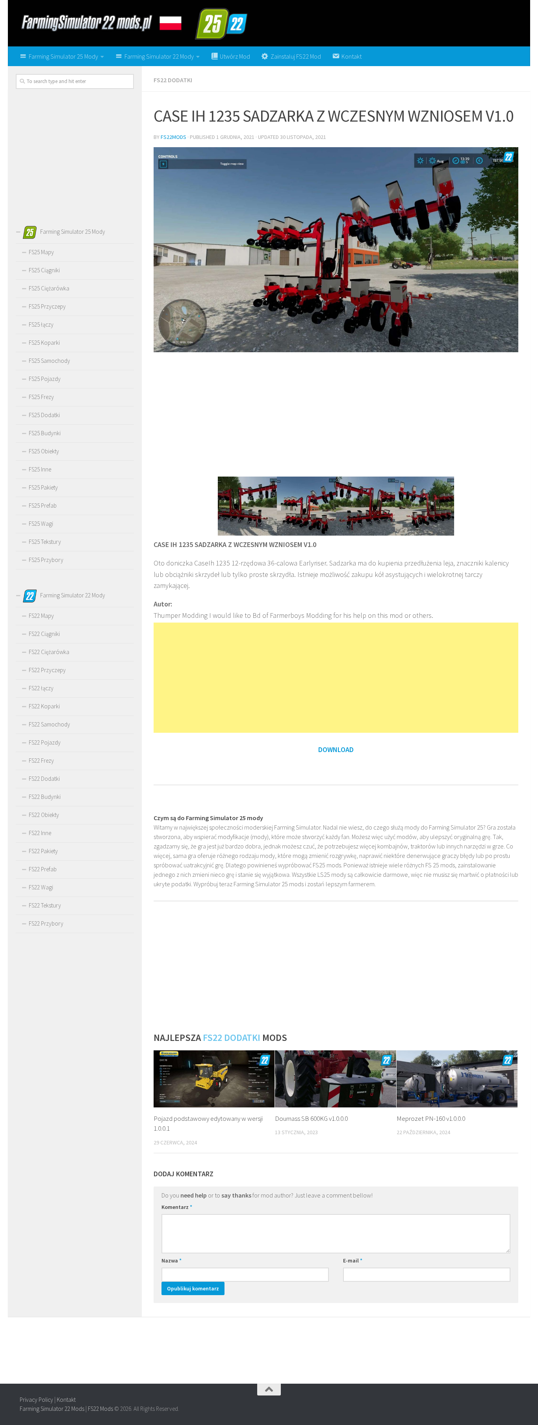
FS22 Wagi (41, 887)
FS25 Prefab (43, 505)
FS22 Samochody (49, 724)
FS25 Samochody (49, 360)
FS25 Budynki (45, 433)
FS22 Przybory (46, 923)
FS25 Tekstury (45, 541)
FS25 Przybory (46, 560)
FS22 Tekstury (45, 905)
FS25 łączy (41, 324)
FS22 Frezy (41, 760)
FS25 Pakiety (43, 487)
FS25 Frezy (41, 397)
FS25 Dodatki (44, 415)
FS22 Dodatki (173, 80)
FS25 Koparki (44, 342)
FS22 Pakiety (43, 851)
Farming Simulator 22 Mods (52, 1408)
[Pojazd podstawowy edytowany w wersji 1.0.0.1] (214, 1078)
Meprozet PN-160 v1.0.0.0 (431, 1118)
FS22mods (173, 136)
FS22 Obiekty (44, 815)
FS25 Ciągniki (44, 270)
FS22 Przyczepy (47, 670)
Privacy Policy (36, 1399)
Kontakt (66, 1399)
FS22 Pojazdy (45, 742)
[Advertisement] (336, 414)
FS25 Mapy (41, 252)
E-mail (352, 1260)
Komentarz (176, 1207)
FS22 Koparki (44, 706)
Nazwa (171, 1260)
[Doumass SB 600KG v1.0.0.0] (335, 1078)
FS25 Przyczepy (47, 306)
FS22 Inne (40, 833)
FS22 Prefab (43, 869)
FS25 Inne (40, 469)
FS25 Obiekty (44, 451)
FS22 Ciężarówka (49, 652)
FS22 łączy (41, 688)
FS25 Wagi (41, 523)
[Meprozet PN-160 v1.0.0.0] (457, 1078)
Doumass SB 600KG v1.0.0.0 (311, 1118)
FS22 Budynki (45, 796)
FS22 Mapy (41, 615)
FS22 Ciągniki (44, 634)
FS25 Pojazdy (45, 379)
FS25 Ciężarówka (49, 288)
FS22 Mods (100, 1408)
